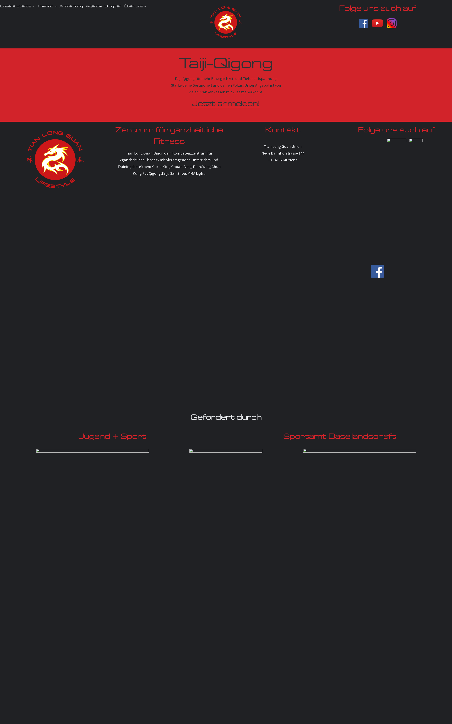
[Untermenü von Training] (55, 6)
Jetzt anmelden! (226, 103)
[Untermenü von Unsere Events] (33, 6)
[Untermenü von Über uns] (145, 6)
